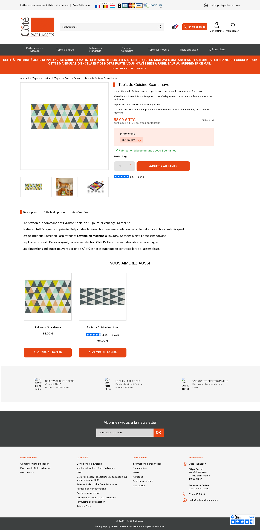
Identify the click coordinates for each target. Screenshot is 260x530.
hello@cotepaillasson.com (225, 5)
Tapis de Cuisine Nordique (103, 327)
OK (158, 432)
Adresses (138, 476)
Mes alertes (139, 485)
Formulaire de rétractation (91, 501)
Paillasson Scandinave (47, 327)
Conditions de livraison (89, 463)
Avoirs (136, 472)
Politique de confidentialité (91, 488)
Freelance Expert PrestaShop (149, 526)
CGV (79, 472)
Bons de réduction (143, 481)
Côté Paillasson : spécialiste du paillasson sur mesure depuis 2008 (102, 478)
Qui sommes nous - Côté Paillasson (96, 497)
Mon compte (27, 472)
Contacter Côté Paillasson (34, 463)
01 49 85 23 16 (197, 26)
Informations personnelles (147, 463)
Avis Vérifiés (80, 212)
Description (30, 212)
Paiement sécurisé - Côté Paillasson (97, 484)
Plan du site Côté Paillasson (35, 468)
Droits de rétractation (88, 493)
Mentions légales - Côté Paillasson (96, 468)
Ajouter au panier (163, 166)
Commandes (140, 468)
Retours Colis (84, 506)
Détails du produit (55, 212)
